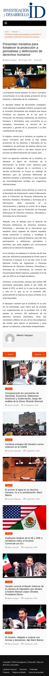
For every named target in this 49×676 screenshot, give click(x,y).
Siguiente (37, 354)
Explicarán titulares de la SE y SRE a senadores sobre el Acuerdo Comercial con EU (24, 541)
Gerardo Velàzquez (14, 451)
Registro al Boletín (19, 672)
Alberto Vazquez (11, 60)
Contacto (6, 672)
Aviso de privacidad (36, 672)
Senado (39, 60)
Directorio (23, 669)
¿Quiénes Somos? (10, 669)
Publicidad (33, 669)
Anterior (11, 354)
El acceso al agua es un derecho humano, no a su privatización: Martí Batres (23, 492)
